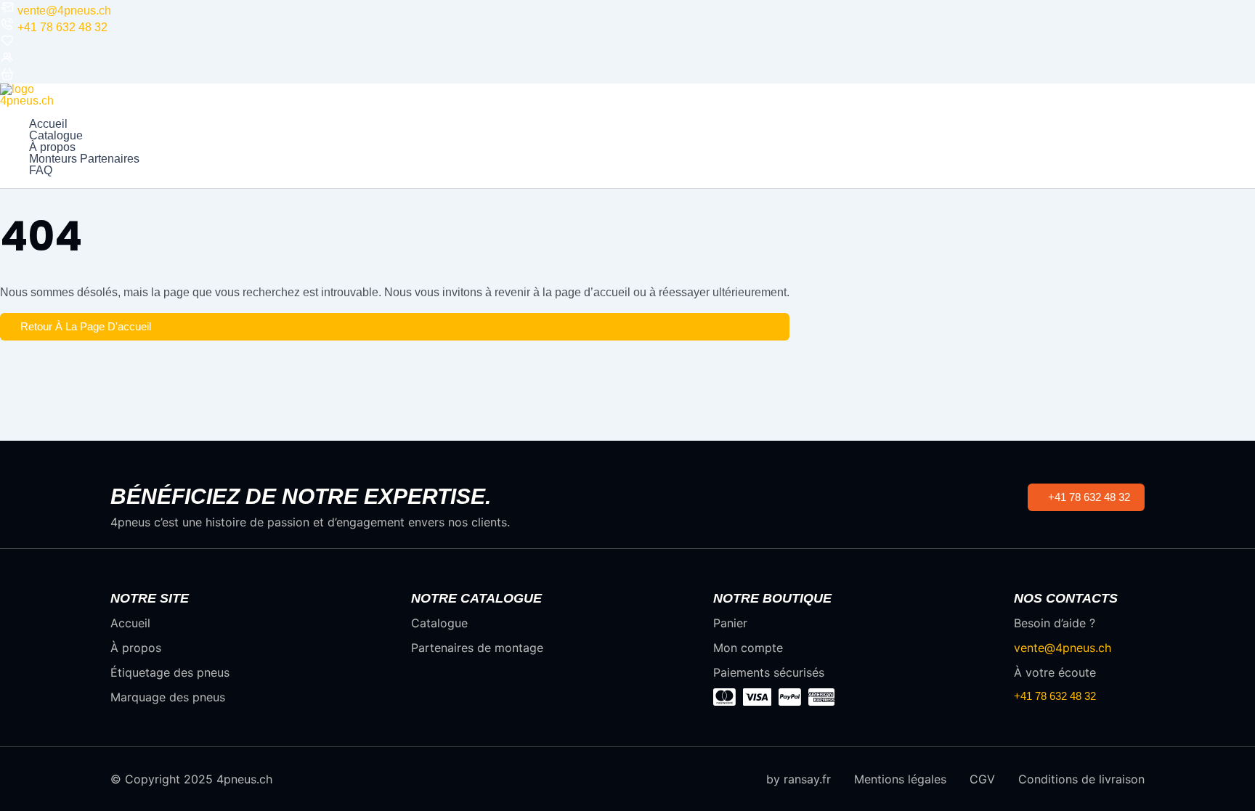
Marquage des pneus (167, 697)
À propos (52, 147)
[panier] (7, 77)
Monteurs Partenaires (84, 159)
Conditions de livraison (1081, 779)
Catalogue (56, 136)
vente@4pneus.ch (64, 10)
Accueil (48, 124)
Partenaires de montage (477, 647)
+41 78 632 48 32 (62, 27)
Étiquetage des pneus (170, 672)
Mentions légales (900, 779)
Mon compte (748, 647)
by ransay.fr (798, 779)
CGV (982, 779)
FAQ (40, 170)
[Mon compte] (7, 60)
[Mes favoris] (7, 44)
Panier (730, 623)
